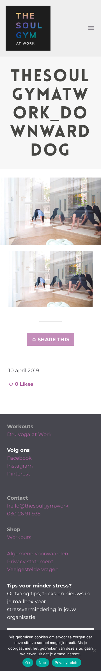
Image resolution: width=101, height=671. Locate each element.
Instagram (20, 466)
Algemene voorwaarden (37, 554)
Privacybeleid (67, 662)
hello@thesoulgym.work (37, 506)
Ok (27, 662)
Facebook (19, 458)
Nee (42, 662)
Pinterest (18, 474)
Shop (13, 529)
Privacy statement (30, 561)
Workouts (20, 426)
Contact (17, 498)
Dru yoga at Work (29, 434)
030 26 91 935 (23, 514)
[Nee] (94, 650)
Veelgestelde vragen (33, 569)
